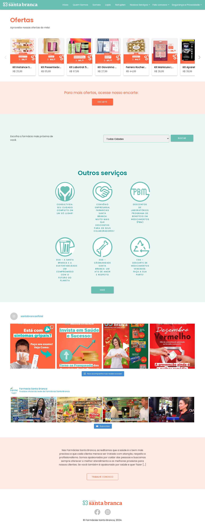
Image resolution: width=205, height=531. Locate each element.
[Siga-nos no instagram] (108, 514)
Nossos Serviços (139, 4)
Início (65, 4)
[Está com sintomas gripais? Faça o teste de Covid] (32, 346)
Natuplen (120, 4)
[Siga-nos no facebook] (97, 514)
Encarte (102, 101)
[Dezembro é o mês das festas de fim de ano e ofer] (125, 346)
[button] (199, 57)
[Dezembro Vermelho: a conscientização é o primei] (172, 346)
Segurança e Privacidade (186, 4)
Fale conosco (159, 4)
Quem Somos (80, 4)
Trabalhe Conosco (102, 476)
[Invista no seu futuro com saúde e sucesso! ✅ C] (79, 346)
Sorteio (97, 4)
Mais (102, 289)
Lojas (108, 4)
